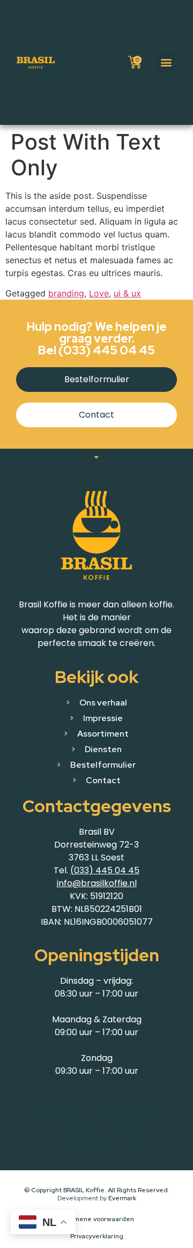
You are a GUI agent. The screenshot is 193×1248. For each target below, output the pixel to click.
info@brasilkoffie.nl (97, 883)
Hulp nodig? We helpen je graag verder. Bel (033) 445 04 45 (97, 338)
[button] (166, 62)
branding (66, 293)
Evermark (122, 1198)
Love (99, 293)
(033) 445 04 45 (104, 870)
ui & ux (127, 293)
